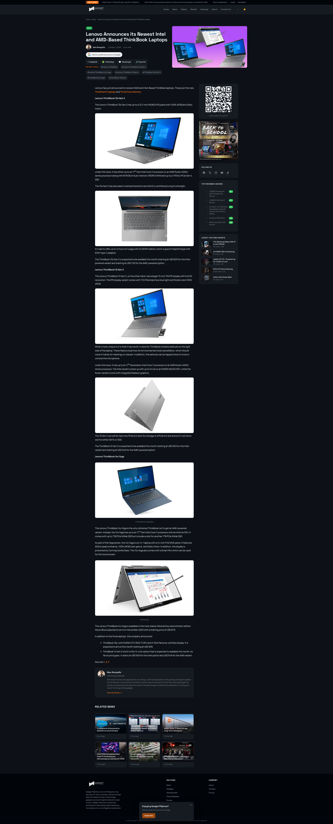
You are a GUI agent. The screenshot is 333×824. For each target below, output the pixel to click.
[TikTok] (227, 172)
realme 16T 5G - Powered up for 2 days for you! (224, 260)
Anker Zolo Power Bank (222, 277)
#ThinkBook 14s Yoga (96, 78)
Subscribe (149, 815)
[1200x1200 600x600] (218, 160)
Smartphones (171, 793)
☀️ (244, 9)
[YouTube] (221, 172)
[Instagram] (215, 172)
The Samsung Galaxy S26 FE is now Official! (224, 243)
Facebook (92, 62)
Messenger (125, 62)
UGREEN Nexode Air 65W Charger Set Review (217, 193)
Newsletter (242, 2)
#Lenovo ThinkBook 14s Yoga (99, 72)
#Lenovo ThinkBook (109, 67)
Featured (204, 9)
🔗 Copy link (141, 62)
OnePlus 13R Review (217, 218)
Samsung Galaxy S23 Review (217, 223)
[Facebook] (203, 172)
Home (166, 9)
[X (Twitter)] (209, 172)
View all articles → (114, 693)
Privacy (212, 793)
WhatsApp (108, 62)
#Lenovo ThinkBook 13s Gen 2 (134, 67)
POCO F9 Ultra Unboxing (223, 269)
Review (194, 9)
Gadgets (170, 789)
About (214, 9)
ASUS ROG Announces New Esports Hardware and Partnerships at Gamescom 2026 (148, 2)
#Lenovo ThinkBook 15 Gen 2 (126, 72)
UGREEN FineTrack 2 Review (217, 201)
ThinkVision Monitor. (131, 91)
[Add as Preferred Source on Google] (104, 54)
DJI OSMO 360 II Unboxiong (224, 252)
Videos (184, 9)
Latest (232, 2)
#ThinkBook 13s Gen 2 (152, 72)
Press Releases (172, 796)
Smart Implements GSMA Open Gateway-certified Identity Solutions (210, 2)
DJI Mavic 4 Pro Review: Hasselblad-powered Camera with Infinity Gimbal (218, 210)
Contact (212, 789)
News (174, 9)
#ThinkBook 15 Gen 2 (117, 78)
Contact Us (226, 9)
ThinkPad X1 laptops (105, 91)
